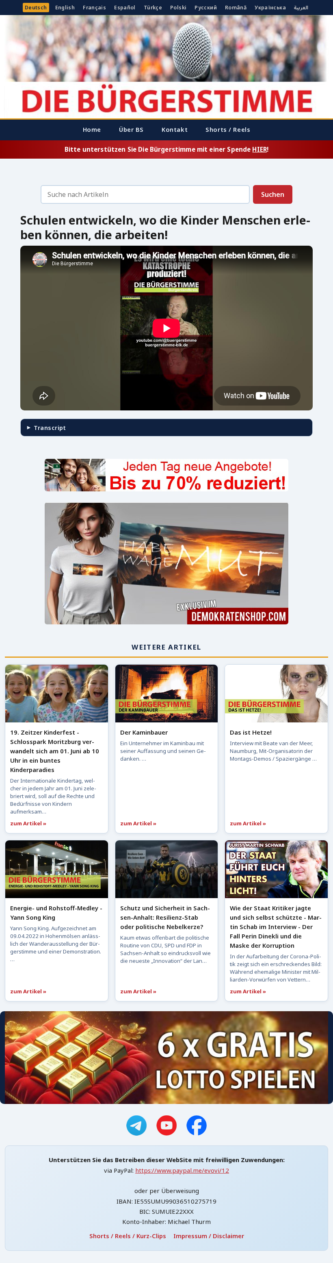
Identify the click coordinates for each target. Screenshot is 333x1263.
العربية (301, 7)
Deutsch (36, 7)
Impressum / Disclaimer (208, 1236)
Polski (178, 7)
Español (125, 7)
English (65, 7)
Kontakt (175, 129)
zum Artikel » (28, 823)
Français (94, 7)
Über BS (131, 129)
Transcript (50, 427)
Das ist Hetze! (251, 732)
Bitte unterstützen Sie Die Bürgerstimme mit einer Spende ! (166, 149)
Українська (270, 7)
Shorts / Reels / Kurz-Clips (127, 1236)
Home (92, 129)
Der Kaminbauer (144, 732)
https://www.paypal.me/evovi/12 (182, 1170)
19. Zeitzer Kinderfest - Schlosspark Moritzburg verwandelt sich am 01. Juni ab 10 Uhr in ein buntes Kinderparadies (54, 751)
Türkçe (153, 7)
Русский (206, 7)
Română (236, 7)
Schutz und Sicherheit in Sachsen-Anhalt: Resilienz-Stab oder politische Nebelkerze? (165, 917)
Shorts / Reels (227, 129)
